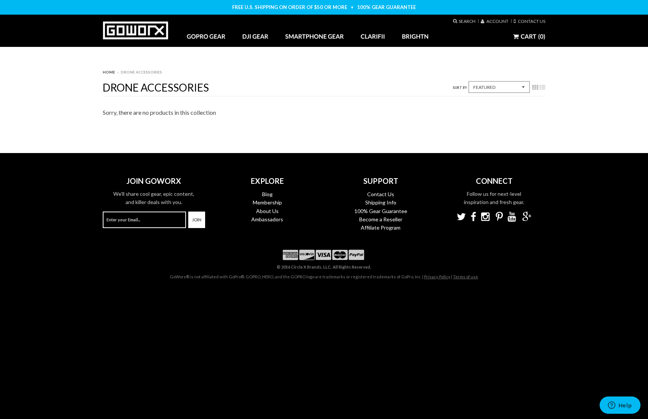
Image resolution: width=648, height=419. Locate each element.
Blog (267, 194)
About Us (267, 211)
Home (109, 72)
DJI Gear (255, 36)
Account (496, 21)
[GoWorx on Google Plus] (526, 217)
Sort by (460, 88)
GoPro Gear (206, 36)
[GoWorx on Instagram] (486, 217)
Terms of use (465, 276)
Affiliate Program (380, 227)
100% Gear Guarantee (380, 211)
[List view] (542, 88)
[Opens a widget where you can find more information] (619, 405)
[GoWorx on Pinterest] (499, 217)
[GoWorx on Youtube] (513, 217)
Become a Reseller (380, 219)
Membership (267, 202)
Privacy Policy (437, 276)
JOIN (196, 219)
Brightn (415, 36)
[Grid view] (535, 88)
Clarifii (373, 36)
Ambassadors (267, 219)
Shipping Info (380, 202)
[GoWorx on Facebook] (473, 217)
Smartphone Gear (314, 36)
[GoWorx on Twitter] (461, 217)
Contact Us (530, 21)
